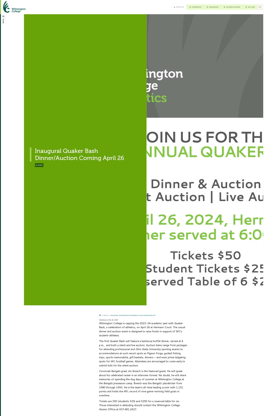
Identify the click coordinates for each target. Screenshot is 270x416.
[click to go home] (12, 7)
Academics (196, 7)
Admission (213, 7)
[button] (260, 7)
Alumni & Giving (233, 7)
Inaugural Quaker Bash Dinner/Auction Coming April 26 (132, 315)
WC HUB (251, 7)
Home (100, 315)
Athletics (180, 7)
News (105, 315)
